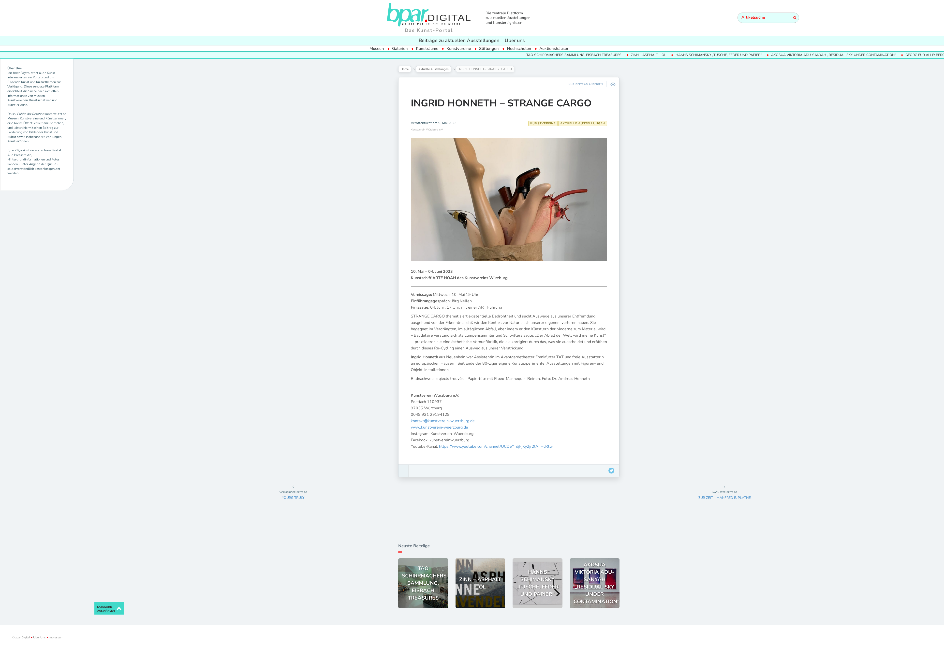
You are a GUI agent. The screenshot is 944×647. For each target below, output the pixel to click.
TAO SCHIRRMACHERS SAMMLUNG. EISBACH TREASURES (552, 55)
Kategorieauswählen (106, 609)
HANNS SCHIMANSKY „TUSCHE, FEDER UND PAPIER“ (697, 55)
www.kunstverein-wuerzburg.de (439, 427)
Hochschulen (519, 48)
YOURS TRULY (293, 497)
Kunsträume (427, 48)
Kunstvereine (458, 48)
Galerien (400, 48)
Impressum (55, 637)
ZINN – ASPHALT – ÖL (627, 55)
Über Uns (39, 637)
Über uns (515, 40)
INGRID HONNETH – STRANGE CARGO (501, 103)
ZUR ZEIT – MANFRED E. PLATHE (724, 497)
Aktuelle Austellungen (433, 69)
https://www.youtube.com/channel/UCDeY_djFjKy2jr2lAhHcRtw (496, 446)
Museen (376, 48)
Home (405, 69)
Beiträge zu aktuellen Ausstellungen (459, 40)
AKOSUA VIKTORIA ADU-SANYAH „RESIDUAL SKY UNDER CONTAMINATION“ (812, 55)
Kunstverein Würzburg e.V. (427, 129)
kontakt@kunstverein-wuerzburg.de (443, 421)
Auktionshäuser (553, 48)
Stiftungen (489, 48)
